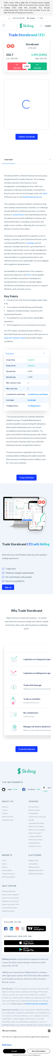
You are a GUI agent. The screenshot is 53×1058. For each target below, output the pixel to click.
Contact (5, 813)
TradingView (33, 864)
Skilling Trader (34, 860)
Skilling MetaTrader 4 (36, 870)
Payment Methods (8, 891)
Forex (4, 860)
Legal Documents (8, 911)
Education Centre (35, 846)
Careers (5, 810)
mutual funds (18, 214)
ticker (45, 193)
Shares (4, 864)
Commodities (7, 870)
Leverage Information (36, 823)
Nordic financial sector (32, 197)
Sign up (8, 587)
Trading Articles (34, 843)
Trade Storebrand (26, 749)
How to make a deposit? (10, 895)
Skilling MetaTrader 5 (36, 874)
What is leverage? (35, 833)
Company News (7, 820)
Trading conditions (35, 836)
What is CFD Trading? (36, 826)
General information (9, 908)
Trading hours (34, 813)
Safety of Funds (7, 817)
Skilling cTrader (34, 867)
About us (5, 807)
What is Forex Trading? (37, 830)
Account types (34, 807)
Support (32, 18)
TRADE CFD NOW (26, 137)
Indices (4, 867)
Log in (48, 25)
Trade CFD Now (26, 477)
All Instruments (34, 810)
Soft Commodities (8, 877)
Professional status (36, 840)
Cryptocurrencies (8, 874)
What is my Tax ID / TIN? (10, 904)
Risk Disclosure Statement (37, 1004)
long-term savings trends (14, 338)
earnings (30, 243)
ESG (29, 275)
